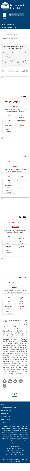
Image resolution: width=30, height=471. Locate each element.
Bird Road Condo (13, 162)
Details (9, 130)
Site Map (4, 422)
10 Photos (9, 311)
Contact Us (5, 416)
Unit (8, 116)
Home (3, 404)
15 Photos (9, 130)
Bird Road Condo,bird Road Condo (13, 102)
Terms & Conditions (8, 407)
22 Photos (9, 251)
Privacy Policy (6, 410)
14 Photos (9, 190)
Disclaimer (5, 413)
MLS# (8, 126)
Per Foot (21, 242)
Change (21, 126)
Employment (6, 419)
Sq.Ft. (8, 121)
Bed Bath (21, 116)
